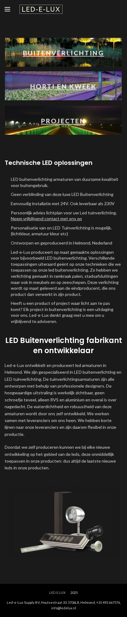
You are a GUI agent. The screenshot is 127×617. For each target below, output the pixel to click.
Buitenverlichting (63, 53)
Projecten (63, 121)
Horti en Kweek (63, 86)
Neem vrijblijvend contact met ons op (46, 218)
